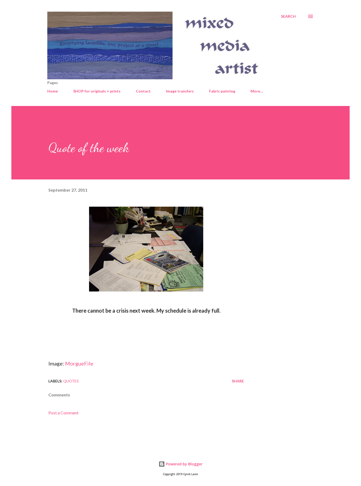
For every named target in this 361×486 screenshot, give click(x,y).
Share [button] (238, 381)
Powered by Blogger (183, 463)
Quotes (71, 381)
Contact (143, 91)
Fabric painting (222, 91)
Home (52, 91)
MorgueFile (79, 363)
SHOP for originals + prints (97, 91)
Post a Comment (63, 412)
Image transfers (180, 91)
